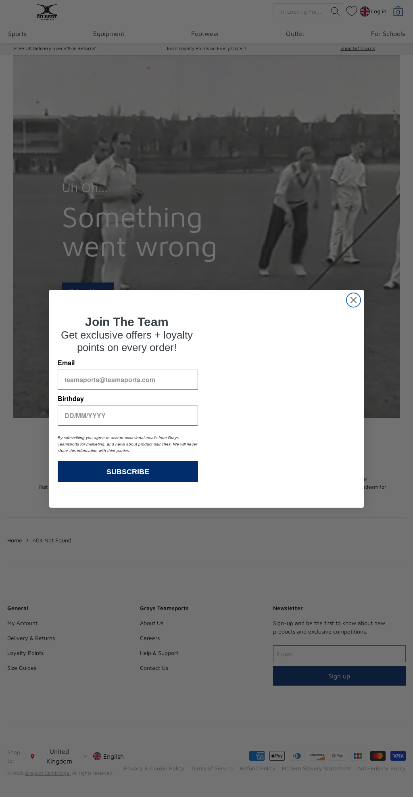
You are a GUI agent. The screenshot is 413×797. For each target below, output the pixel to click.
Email (66, 362)
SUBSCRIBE (127, 472)
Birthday (71, 398)
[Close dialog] (353, 300)
